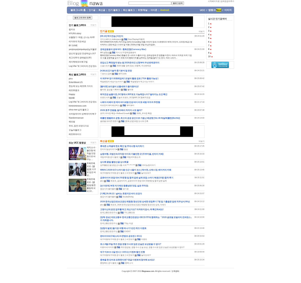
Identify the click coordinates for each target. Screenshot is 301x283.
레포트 (113, 181)
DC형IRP (133, 97)
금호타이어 (122, 181)
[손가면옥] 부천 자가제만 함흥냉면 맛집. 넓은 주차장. (124, 185)
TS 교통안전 (129, 213)
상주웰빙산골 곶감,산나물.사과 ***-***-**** (117, 165)
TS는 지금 (128, 223)
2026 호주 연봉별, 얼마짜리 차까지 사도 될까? (121, 110)
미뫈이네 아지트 (107, 247)
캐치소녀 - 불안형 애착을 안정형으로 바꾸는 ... (91, 153)
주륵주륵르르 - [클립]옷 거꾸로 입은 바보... (91, 169)
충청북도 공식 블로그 (109, 263)
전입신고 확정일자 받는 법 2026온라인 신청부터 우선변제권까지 (129, 62)
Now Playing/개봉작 (136, 39)
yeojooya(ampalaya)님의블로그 (84, 49)
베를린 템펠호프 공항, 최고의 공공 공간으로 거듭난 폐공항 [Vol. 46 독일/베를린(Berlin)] (140, 118)
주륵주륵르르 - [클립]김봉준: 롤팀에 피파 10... (91, 185)
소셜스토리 (105, 66)
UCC (202, 10)
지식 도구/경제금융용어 (126, 52)
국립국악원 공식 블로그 (110, 157)
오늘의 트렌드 (123, 97)
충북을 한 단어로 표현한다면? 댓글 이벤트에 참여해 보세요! (127, 260)
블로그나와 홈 (78, 10)
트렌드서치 (105, 97)
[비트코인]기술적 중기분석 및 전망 (116, 70)
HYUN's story (75, 33)
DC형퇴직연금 (144, 97)
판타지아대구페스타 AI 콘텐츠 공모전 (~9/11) (121, 236)
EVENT (127, 231)
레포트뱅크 (74, 90)
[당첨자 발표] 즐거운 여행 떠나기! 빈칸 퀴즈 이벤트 (123, 228)
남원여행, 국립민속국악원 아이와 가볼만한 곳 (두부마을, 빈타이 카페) (132, 154)
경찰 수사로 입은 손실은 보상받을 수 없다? (166, 247)
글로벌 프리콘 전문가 (109, 121)
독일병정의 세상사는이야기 (112, 82)
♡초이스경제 (106, 74)
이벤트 (144, 239)
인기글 (92, 10)
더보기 (93, 25)
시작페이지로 (213, 1)
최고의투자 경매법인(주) (80, 57)
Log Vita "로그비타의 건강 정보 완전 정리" (88, 66)
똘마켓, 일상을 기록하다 (110, 90)
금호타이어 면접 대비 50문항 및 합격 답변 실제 (147, 181)
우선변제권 (146, 66)
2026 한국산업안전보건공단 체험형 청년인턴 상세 (138, 205)
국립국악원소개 (133, 157)
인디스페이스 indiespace (110, 39)
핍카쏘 (72, 29)
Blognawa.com (148, 271)
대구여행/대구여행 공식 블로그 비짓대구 (117, 173)
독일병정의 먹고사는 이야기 (142, 82)
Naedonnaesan (76, 118)
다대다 (163, 205)
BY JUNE (73, 45)
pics (71, 78)
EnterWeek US (76, 82)
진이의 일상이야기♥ (108, 149)
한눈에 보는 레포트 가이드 (81, 86)
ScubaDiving (128, 197)
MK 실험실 (104, 52)
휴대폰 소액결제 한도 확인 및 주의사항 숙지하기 (122, 146)
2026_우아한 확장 (144, 113)
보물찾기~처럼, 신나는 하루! (82, 37)
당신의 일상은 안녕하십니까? (82, 53)
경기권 (126, 189)
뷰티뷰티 (130, 105)
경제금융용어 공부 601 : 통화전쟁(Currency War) (123, 49)
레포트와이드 (75, 134)
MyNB (72, 98)
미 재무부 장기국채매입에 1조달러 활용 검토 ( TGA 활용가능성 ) (129, 78)
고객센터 (175, 271)
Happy (72, 94)
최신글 (101, 10)
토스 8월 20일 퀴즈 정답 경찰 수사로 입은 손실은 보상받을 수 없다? (130, 244)
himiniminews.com (77, 106)
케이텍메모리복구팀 (78, 62)
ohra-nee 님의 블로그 (79, 109)
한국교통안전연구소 (108, 213)
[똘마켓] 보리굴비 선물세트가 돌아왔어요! (119, 86)
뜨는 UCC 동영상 (77, 142)
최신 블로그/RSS (77, 74)
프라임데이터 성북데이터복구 (82, 114)
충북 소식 (129, 263)
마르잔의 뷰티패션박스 (110, 105)
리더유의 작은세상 (77, 41)
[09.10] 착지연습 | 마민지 (111, 36)
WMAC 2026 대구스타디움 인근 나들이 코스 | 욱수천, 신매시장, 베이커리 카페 (135, 170)
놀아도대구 (146, 173)
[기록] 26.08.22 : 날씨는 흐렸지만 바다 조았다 (121, 193)
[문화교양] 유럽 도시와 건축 (136, 121)
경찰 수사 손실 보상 (139, 247)
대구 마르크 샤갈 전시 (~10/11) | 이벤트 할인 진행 (122, 252)
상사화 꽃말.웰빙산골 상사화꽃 (114, 162)
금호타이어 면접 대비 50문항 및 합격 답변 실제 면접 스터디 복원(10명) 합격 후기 (136, 177)
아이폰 (153, 10)
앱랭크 (212, 10)
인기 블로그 (114, 10)
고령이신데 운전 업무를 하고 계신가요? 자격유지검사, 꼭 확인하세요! (132, 209)
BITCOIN (122, 74)
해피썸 (72, 121)
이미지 (228, 10)
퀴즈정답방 (125, 247)
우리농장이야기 (149, 165)
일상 (126, 149)
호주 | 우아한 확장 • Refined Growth (115, 113)
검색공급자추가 (227, 1)
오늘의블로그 (75, 130)
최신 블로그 (129, 10)
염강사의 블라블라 (108, 189)
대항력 (137, 66)
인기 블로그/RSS (77, 25)
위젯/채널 (143, 10)
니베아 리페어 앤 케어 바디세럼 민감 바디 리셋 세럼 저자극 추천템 (130, 102)
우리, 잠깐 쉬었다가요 (79, 126)
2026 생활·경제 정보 (125, 66)
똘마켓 (130, 90)
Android (164, 10)
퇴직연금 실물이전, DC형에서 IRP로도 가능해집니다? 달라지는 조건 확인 (133, 94)
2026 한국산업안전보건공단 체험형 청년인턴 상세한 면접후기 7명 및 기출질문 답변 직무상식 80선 (145, 201)
